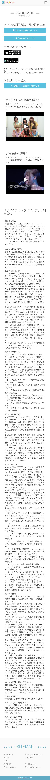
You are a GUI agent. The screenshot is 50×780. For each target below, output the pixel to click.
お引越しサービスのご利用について (25, 86)
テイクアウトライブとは (34, 754)
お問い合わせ (31, 764)
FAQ (7, 761)
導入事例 (30, 757)
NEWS (8, 757)
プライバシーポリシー (34, 767)
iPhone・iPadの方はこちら (26, 30)
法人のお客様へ (11, 767)
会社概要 (8, 764)
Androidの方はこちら (26, 38)
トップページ (10, 754)
